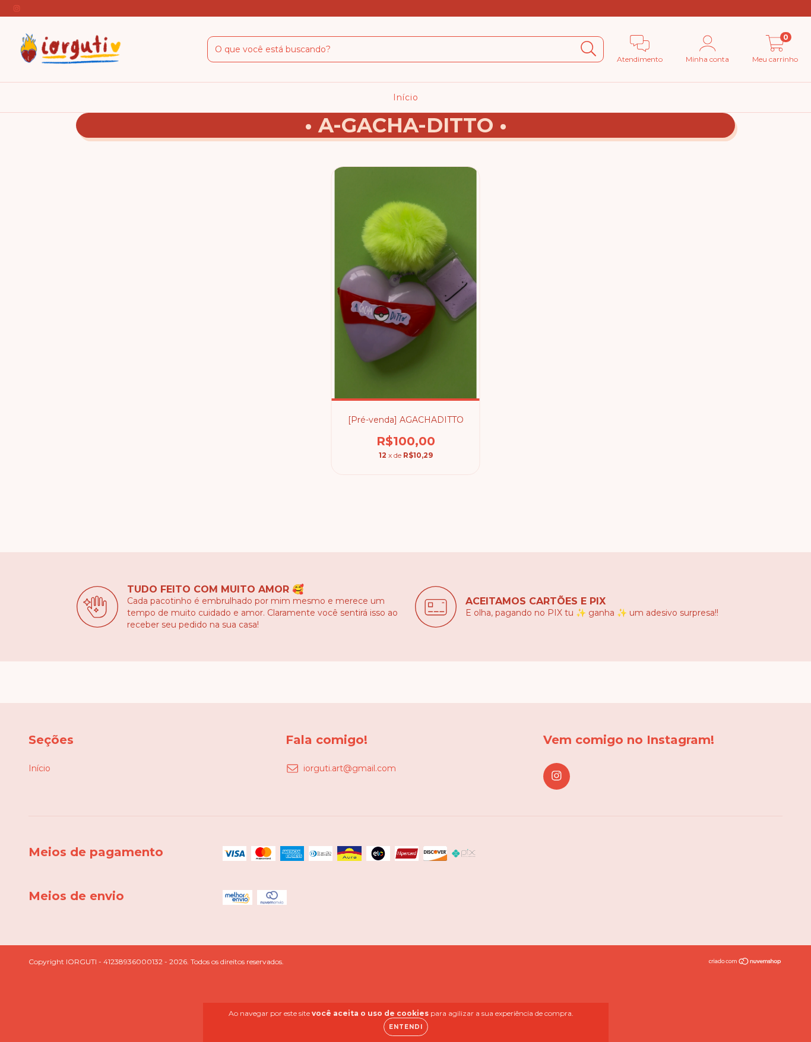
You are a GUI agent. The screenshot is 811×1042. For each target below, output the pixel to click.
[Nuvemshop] (745, 962)
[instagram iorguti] (16, 8)
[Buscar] (589, 49)
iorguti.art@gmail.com (349, 768)
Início (406, 97)
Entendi (406, 1027)
